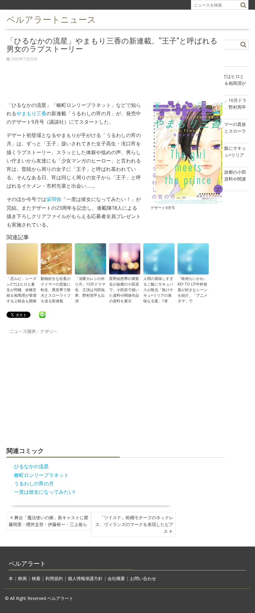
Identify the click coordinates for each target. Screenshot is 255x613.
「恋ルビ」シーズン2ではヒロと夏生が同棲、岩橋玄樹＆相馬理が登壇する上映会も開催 (21, 290)
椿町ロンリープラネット (41, 475)
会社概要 (116, 578)
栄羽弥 (53, 199)
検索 (36, 578)
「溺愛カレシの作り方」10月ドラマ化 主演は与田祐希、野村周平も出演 (90, 290)
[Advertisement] (115, 78)
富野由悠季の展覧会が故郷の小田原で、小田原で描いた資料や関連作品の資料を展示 (124, 290)
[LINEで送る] (42, 314)
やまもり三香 (31, 113)
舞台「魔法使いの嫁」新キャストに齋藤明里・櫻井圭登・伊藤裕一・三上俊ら (48, 521)
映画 (22, 578)
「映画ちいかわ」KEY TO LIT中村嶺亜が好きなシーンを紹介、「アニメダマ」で (192, 290)
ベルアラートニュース (51, 18)
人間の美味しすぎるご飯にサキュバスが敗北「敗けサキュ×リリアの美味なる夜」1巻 (158, 290)
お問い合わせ (143, 578)
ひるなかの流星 (31, 466)
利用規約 (54, 578)
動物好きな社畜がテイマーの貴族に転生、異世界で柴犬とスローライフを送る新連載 (56, 290)
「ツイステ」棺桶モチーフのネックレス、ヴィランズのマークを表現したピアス (134, 524)
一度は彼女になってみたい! (44, 491)
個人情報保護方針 (85, 578)
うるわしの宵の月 (34, 483)
